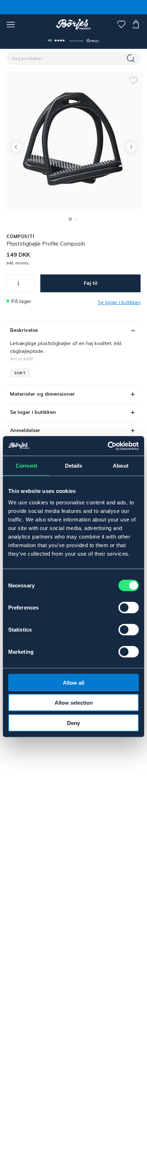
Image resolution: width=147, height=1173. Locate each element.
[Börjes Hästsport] (73, 24)
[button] (73, 40)
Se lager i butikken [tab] (33, 412)
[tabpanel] (73, 140)
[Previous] (16, 147)
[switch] (128, 607)
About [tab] (120, 466)
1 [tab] (70, 219)
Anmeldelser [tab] (25, 430)
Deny (73, 723)
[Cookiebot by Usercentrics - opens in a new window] (107, 446)
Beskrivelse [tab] (24, 330)
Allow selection (74, 703)
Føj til (90, 283)
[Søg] (132, 58)
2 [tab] (77, 219)
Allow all (73, 682)
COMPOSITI (20, 236)
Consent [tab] (26, 466)
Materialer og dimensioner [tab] (42, 394)
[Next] (131, 147)
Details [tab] (73, 466)
